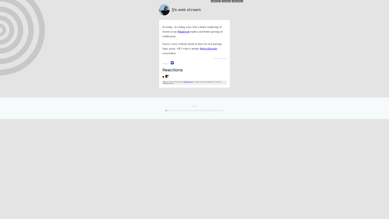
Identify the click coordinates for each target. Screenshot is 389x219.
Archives (194, 106)
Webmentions (188, 82)
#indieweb (184, 31)
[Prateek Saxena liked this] (167, 77)
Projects (226, 1)
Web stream (237, 1)
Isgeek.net (215, 1)
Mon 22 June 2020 (220, 58)
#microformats (208, 48)
